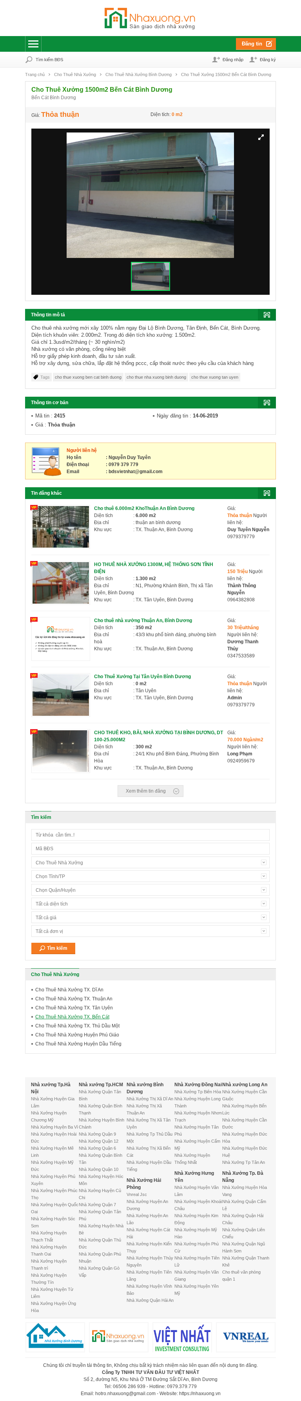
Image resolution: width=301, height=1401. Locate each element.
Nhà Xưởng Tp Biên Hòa (197, 1091)
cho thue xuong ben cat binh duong (88, 377)
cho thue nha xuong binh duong (156, 377)
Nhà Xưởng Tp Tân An (243, 1162)
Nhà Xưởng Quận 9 (97, 1134)
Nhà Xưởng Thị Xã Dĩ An (150, 1098)
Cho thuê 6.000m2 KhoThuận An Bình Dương (144, 508)
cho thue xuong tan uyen (214, 377)
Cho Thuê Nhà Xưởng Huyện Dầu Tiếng (78, 1044)
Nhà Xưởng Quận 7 (97, 1204)
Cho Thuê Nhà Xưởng (75, 74)
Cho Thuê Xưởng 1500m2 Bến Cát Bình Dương (226, 74)
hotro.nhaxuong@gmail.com (125, 1393)
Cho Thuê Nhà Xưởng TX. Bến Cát (72, 1017)
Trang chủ (35, 74)
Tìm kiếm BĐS (49, 59)
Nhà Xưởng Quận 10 (98, 1169)
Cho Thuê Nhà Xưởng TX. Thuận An (73, 999)
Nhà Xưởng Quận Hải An (150, 1300)
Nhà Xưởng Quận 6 (97, 1148)
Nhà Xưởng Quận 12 (98, 1141)
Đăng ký (268, 59)
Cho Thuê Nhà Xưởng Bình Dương (138, 74)
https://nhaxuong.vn (200, 1393)
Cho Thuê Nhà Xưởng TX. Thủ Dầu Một (77, 1026)
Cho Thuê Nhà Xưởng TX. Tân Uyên (74, 1008)
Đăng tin (252, 44)
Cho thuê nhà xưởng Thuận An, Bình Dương (143, 620)
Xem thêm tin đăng (146, 791)
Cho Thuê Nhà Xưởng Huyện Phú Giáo (77, 1035)
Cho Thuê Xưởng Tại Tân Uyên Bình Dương (142, 676)
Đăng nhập (233, 59)
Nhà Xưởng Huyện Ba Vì (54, 1127)
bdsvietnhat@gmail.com (136, 471)
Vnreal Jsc (137, 1194)
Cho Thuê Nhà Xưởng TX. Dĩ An (69, 990)
